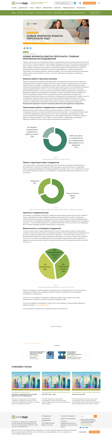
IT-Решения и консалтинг (44, 13)
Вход (99, 3)
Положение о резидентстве (46, 419)
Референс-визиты (69, 8)
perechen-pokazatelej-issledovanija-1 (32, 343)
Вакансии (67, 13)
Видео (14, 13)
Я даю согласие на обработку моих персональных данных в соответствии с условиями (88, 422)
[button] (105, 389)
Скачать (56, 345)
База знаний (95, 13)
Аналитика (57, 8)
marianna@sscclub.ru (42, 305)
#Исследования (31, 54)
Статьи (31, 8)
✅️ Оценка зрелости (78, 13)
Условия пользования (68, 416)
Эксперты (20, 13)
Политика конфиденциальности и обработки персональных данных (69, 424)
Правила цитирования (68, 418)
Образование (58, 13)
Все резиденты (29, 13)
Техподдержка (46, 416)
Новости (38, 8)
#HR (24, 54)
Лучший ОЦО (81, 8)
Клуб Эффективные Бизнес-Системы (48, 424)
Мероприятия (47, 8)
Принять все (94, 432)
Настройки (82, 432)
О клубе (14, 8)
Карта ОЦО (23, 8)
